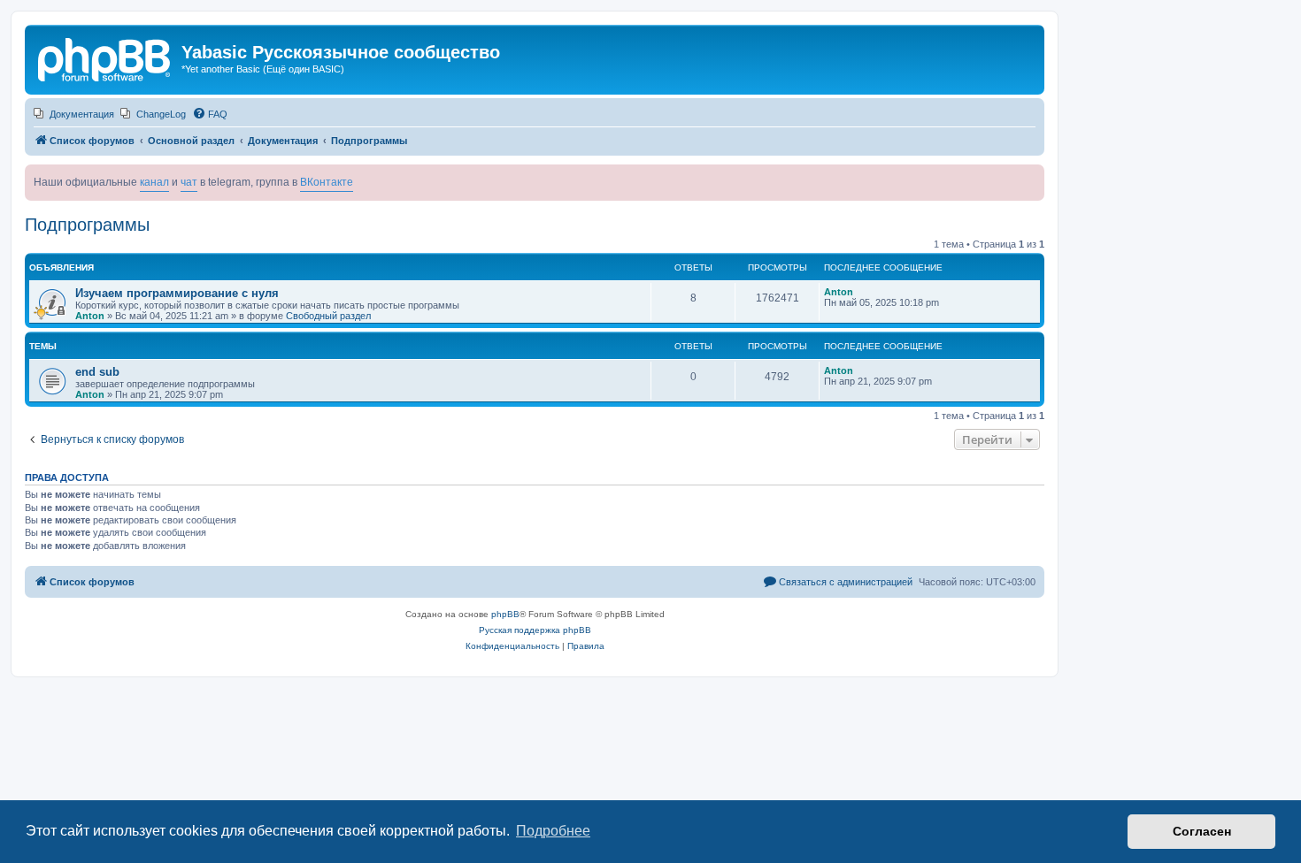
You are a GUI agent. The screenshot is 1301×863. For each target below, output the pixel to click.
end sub (97, 371)
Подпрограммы (87, 224)
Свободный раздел (328, 315)
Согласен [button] (1202, 831)
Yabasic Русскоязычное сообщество (340, 52)
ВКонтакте (326, 182)
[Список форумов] (105, 57)
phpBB (505, 614)
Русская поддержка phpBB (535, 630)
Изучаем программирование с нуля (177, 293)
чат (189, 182)
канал (154, 182)
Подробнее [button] (553, 830)
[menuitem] (74, 114)
